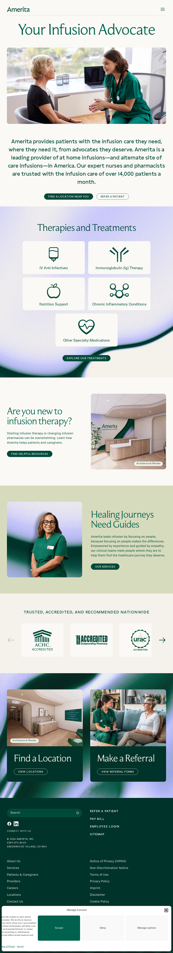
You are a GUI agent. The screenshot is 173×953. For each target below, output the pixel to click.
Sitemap (97, 834)
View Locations (30, 771)
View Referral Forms (117, 771)
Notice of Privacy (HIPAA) (108, 861)
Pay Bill (97, 819)
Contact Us (15, 901)
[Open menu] (162, 9)
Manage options (147, 928)
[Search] (78, 813)
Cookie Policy (99, 901)
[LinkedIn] (16, 823)
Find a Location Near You (68, 196)
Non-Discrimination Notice (109, 868)
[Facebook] (9, 823)
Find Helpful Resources (29, 453)
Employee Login (104, 826)
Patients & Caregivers (22, 875)
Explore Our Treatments (86, 358)
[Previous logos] (10, 640)
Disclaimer (97, 895)
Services (13, 868)
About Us (13, 861)
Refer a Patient (113, 196)
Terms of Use (99, 875)
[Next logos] (162, 640)
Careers (12, 888)
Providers (13, 881)
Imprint (20, 947)
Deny (103, 928)
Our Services (105, 566)
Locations (14, 895)
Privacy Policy (99, 881)
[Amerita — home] (18, 9)
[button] (166, 910)
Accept (59, 928)
